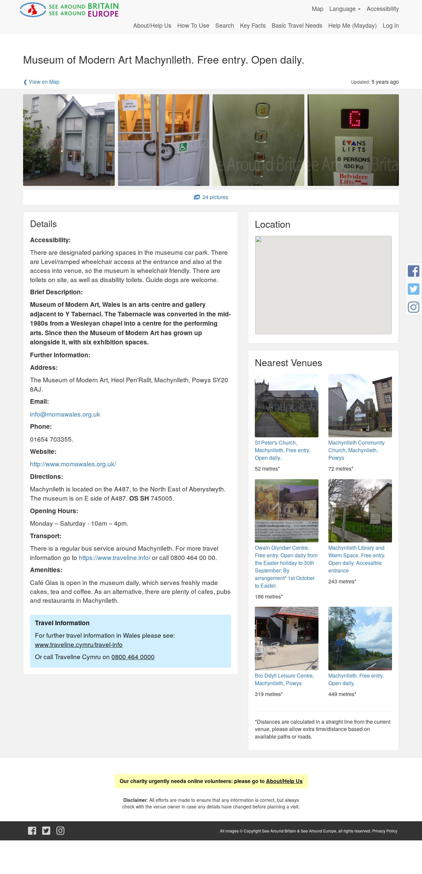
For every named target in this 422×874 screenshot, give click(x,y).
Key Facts (253, 25)
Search (224, 25)
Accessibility (383, 8)
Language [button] (343, 8)
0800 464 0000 (133, 656)
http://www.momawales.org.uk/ (73, 463)
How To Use (193, 25)
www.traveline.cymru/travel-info (79, 644)
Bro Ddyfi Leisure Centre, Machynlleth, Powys (284, 679)
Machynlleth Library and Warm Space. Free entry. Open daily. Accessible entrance (356, 559)
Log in (391, 25)
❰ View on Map (41, 81)
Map (317, 8)
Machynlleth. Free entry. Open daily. (356, 679)
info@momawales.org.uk (65, 413)
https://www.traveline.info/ (114, 557)
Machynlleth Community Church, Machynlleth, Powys (356, 450)
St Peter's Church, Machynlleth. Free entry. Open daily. (282, 450)
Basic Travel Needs (297, 25)
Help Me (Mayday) (352, 25)
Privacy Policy (384, 830)
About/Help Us (152, 25)
